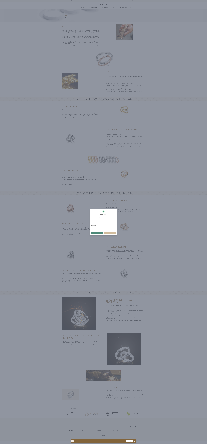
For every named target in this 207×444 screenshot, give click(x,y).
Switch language (129, 441)
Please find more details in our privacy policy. (98, 228)
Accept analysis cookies (97, 232)
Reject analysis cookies (109, 232)
